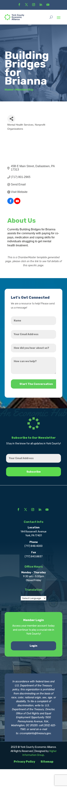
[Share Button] (11, 119)
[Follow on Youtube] (48, 4)
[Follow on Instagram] (33, 4)
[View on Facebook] (10, 203)
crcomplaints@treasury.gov (35, 733)
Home (9, 89)
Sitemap (47, 761)
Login (33, 645)
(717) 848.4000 (33, 546)
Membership (24, 89)
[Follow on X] (26, 4)
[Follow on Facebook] (19, 4)
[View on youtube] (17, 203)
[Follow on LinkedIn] (41, 4)
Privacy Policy (24, 761)
